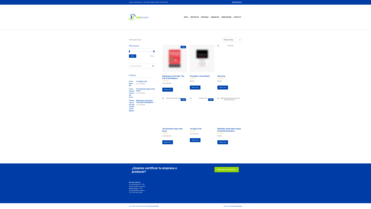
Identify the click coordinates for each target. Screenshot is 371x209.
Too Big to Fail (141, 81)
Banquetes (215, 17)
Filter (132, 56)
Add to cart (167, 89)
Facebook (239, 2)
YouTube (241, 2)
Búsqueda (204, 17)
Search (153, 66)
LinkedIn (233, 2)
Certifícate (194, 17)
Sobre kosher (226, 17)
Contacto (237, 17)
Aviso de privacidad (152, 206)
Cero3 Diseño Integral (235, 206)
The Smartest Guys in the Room (145, 90)
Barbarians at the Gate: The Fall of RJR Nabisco (145, 101)
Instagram (235, 2)
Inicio (186, 17)
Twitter (237, 2)
